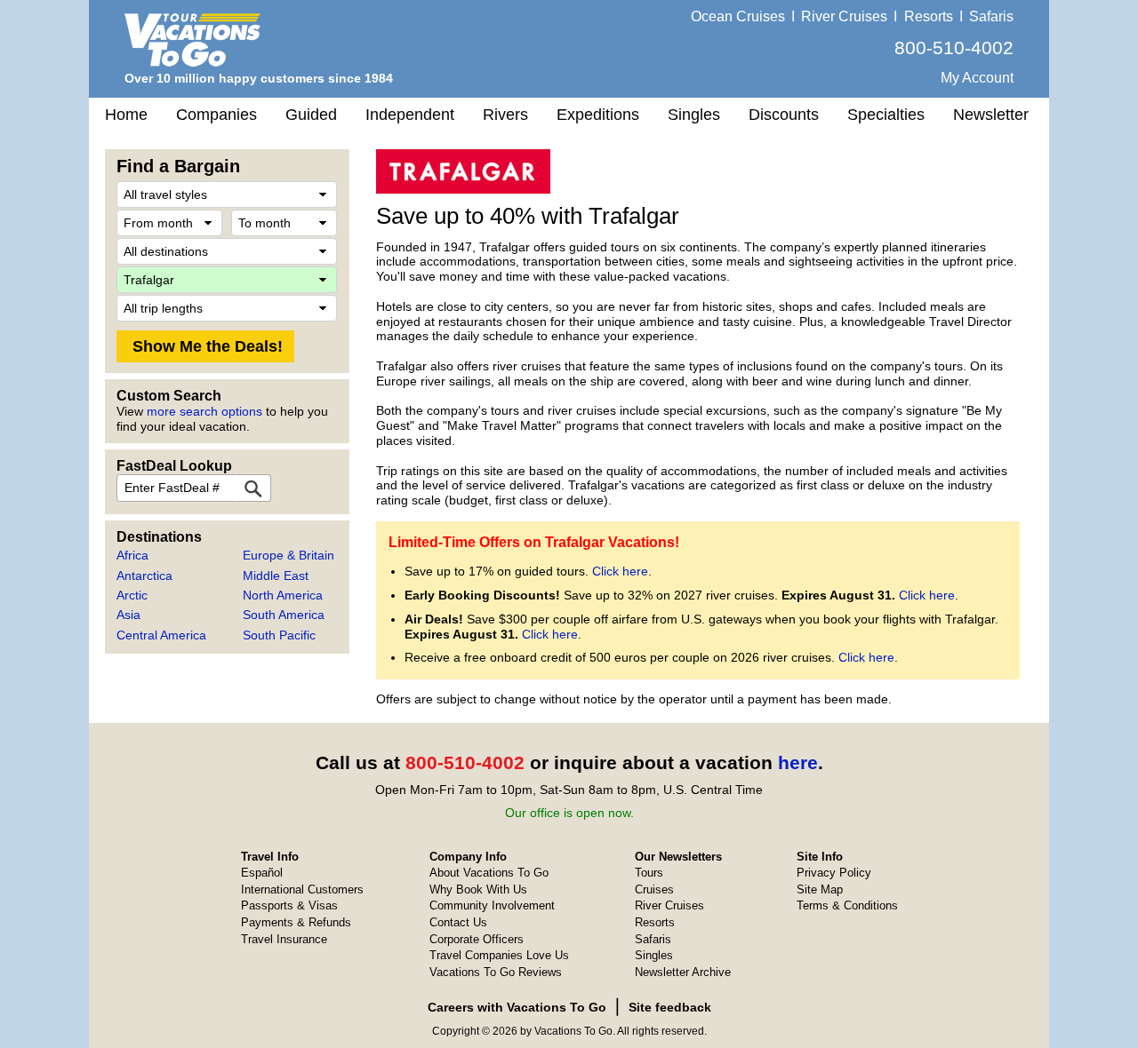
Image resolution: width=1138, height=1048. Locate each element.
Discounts (784, 114)
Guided (311, 114)
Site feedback (670, 1007)
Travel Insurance (284, 939)
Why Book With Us (478, 889)
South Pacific (279, 635)
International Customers (302, 889)
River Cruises (844, 16)
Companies (216, 114)
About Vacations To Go (489, 872)
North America (283, 595)
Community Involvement (492, 905)
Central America (161, 635)
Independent (409, 114)
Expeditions (598, 114)
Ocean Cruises (738, 16)
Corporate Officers (476, 939)
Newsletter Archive (683, 972)
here (798, 762)
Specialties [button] (886, 114)
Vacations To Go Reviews (495, 972)
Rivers (505, 114)
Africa (132, 555)
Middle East (276, 575)
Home (126, 114)
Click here (620, 571)
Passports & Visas (289, 905)
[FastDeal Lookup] (253, 488)
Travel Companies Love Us (499, 955)
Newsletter (991, 114)
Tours (649, 872)
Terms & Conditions (847, 905)
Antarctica (144, 575)
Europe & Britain (288, 555)
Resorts (928, 16)
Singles (694, 114)
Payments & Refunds (296, 922)
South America (284, 614)
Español (262, 872)
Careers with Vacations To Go (517, 1007)
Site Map (820, 889)
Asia (128, 614)
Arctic (132, 595)
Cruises (654, 889)
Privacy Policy (834, 872)
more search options (204, 411)
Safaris (991, 16)
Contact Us (458, 922)
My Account (977, 77)
